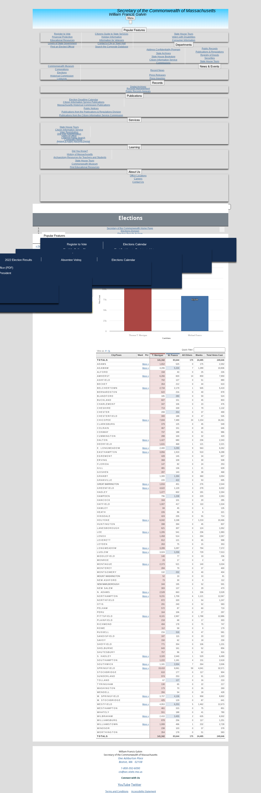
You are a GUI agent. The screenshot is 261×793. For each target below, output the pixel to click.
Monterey (104, 568)
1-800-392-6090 (130, 768)
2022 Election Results (18, 259)
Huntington (106, 524)
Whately (103, 712)
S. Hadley (104, 656)
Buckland (104, 400)
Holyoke (103, 520)
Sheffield (104, 644)
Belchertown (107, 388)
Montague (104, 564)
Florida (103, 464)
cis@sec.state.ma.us (130, 772)
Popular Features (54, 235)
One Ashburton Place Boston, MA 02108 (130, 760)
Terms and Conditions (116, 791)
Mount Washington (108, 576)
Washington (106, 688)
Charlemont (106, 404)
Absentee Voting (71, 259)
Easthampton (107, 452)
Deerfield (104, 444)
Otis (100, 604)
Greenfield (105, 488)
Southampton (107, 660)
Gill (100, 468)
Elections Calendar (135, 244)
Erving (102, 460)
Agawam (103, 368)
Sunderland (106, 676)
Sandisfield (106, 636)
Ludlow (102, 552)
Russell (103, 632)
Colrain (103, 428)
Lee (99, 532)
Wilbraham (105, 716)
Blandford (105, 396)
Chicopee (104, 420)
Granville (104, 480)
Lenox (101, 536)
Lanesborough (108, 528)
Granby (102, 476)
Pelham (102, 608)
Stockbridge (107, 672)
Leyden (102, 544)
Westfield (104, 704)
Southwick (105, 664)
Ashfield (103, 380)
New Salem (105, 588)
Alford (102, 372)
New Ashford (107, 580)
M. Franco (173, 355)
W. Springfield (108, 696)
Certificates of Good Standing (73, 143)
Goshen (103, 472)
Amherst (103, 376)
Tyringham (105, 684)
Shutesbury (106, 652)
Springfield (106, 668)
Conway (103, 432)
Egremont (104, 456)
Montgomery (107, 572)
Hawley (102, 508)
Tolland (103, 680)
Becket (102, 384)
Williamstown (107, 724)
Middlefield (106, 556)
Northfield (105, 600)
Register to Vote (77, 244)
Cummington (106, 436)
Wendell (103, 692)
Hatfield (103, 504)
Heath (101, 512)
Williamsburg (107, 720)
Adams (101, 364)
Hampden (103, 496)
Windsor (103, 728)
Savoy (101, 640)
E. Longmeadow (108, 448)
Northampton (107, 596)
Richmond (104, 624)
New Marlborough (108, 584)
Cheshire (104, 408)
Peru (100, 612)
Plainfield (105, 620)
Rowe (101, 628)
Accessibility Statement (143, 791)
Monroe (103, 560)
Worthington (107, 732)
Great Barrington (108, 484)
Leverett (104, 540)
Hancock (103, 500)
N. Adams (103, 592)
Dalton (102, 440)
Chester (103, 412)
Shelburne (105, 648)
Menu (130, 18)
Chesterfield (107, 416)
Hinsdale (103, 516)
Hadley (102, 492)
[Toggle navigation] (222, 229)
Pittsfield (105, 616)
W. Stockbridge (109, 700)
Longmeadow (107, 548)
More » (145, 364)
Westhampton (107, 708)
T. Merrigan (157, 355)
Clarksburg (106, 424)
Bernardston (107, 392)
